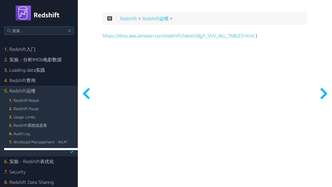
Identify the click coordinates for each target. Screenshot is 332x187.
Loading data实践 (24, 70)
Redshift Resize (24, 100)
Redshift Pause (24, 108)
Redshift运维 (20, 91)
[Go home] (39, 13)
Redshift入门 (20, 49)
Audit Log (19, 133)
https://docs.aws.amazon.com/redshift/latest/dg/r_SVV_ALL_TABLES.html (178, 35)
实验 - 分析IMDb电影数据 (33, 59)
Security (15, 172)
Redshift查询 (20, 80)
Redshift (128, 18)
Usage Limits (22, 117)
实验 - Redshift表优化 (29, 161)
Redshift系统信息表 (28, 125)
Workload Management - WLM (38, 141)
